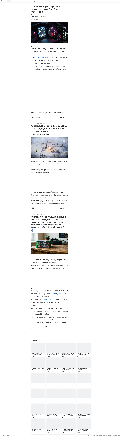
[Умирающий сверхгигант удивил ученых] (38, 365)
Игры (44, 123)
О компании (4, 435)
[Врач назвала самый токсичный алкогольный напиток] (68, 396)
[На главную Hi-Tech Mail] (4, 1)
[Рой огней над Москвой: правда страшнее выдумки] (68, 365)
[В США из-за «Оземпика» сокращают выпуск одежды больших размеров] (68, 411)
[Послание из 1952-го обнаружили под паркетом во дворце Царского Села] (53, 350)
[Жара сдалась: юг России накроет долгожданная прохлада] (84, 411)
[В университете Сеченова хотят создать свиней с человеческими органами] (84, 380)
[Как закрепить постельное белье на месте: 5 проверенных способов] (84, 350)
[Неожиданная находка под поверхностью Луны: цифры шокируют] (38, 380)
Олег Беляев (36, 19)
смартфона (60, 293)
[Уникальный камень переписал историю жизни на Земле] (53, 380)
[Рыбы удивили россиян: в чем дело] (38, 396)
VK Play (41, 123)
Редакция (89, 435)
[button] (49, 32)
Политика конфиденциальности (116, 435)
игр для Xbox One (50, 299)
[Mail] (1, 1)
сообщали (37, 326)
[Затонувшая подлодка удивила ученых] (53, 365)
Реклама (8, 435)
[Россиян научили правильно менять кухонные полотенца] (84, 396)
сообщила (37, 257)
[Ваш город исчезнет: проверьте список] (38, 411)
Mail (1, 435)
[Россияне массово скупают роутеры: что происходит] (84, 426)
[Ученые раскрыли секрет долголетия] (84, 365)
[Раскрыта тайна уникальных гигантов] (38, 426)
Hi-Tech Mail (42, 214)
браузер (54, 293)
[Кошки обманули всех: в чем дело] (53, 396)
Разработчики (41, 57)
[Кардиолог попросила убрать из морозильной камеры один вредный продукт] (68, 350)
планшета (65, 293)
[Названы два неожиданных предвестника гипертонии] (53, 411)
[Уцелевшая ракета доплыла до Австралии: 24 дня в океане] (38, 350)
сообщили (46, 57)
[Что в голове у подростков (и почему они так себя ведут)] (68, 426)
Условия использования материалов (97, 435)
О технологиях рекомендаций (106, 435)
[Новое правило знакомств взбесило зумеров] (53, 426)
